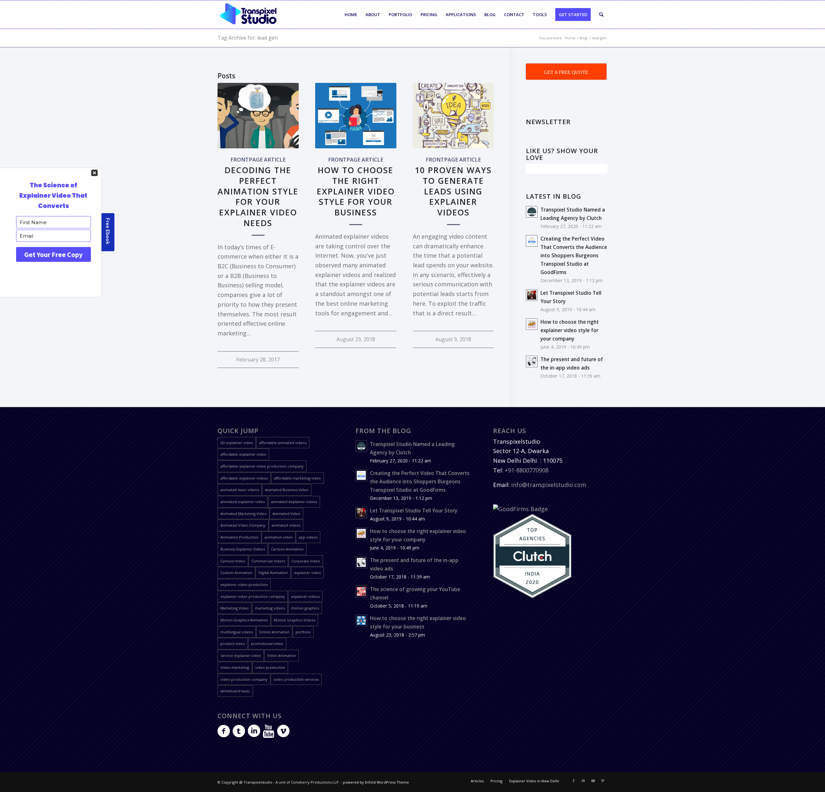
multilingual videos (236, 631)
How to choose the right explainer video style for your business (356, 191)
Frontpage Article (258, 159)
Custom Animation (236, 572)
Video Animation (281, 655)
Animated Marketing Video (243, 513)
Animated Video (286, 513)
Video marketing (234, 667)
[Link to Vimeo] (602, 781)
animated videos (286, 525)
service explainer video (240, 655)
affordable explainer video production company (262, 466)
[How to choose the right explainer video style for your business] (355, 115)
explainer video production (244, 584)
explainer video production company (252, 596)
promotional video (267, 643)
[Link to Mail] (583, 781)
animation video (279, 537)
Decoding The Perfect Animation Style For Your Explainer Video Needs (258, 196)
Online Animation (274, 631)
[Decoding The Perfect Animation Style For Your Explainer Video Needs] (258, 115)
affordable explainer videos (244, 478)
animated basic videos (239, 489)
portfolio (303, 631)
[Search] (601, 14)
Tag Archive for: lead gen (248, 37)
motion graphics (305, 608)
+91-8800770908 (526, 470)
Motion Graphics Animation (244, 620)
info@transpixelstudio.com (548, 485)
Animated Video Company (243, 525)
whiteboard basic (235, 690)
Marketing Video (234, 608)
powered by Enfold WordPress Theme (376, 782)
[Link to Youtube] (593, 781)
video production (270, 667)
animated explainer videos (294, 501)
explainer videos (305, 596)
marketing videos (270, 608)
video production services (296, 679)
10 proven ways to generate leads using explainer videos (453, 191)
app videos (308, 537)
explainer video (307, 572)
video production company (243, 679)
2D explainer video (236, 442)
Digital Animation (273, 572)
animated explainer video (242, 501)
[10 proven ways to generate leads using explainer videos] (453, 115)
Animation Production (239, 537)
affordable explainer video (243, 454)
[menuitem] (350, 14)
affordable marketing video (297, 478)
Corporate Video (305, 561)
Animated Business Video (286, 489)
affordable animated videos (282, 442)
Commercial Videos (268, 561)
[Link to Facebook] (573, 781)
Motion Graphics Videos (294, 620)
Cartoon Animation (287, 549)
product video (232, 643)
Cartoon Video (232, 561)
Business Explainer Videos (242, 549)
